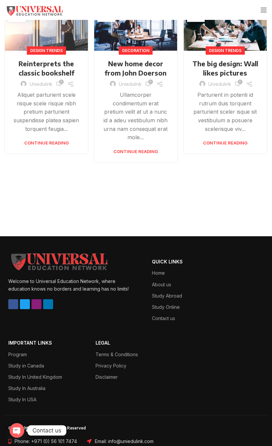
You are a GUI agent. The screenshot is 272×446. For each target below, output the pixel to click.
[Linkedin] (48, 304)
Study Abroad (167, 296)
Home (158, 273)
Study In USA (22, 399)
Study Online (166, 307)
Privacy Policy (111, 365)
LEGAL (103, 343)
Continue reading (46, 143)
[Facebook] (13, 304)
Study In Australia (26, 388)
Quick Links (167, 261)
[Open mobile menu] (263, 10)
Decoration (135, 50)
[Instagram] (36, 304)
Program (17, 354)
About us (161, 284)
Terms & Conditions (117, 354)
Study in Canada (26, 365)
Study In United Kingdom (35, 377)
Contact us (163, 318)
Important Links (30, 343)
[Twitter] (25, 304)
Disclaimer (107, 377)
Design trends (46, 50)
